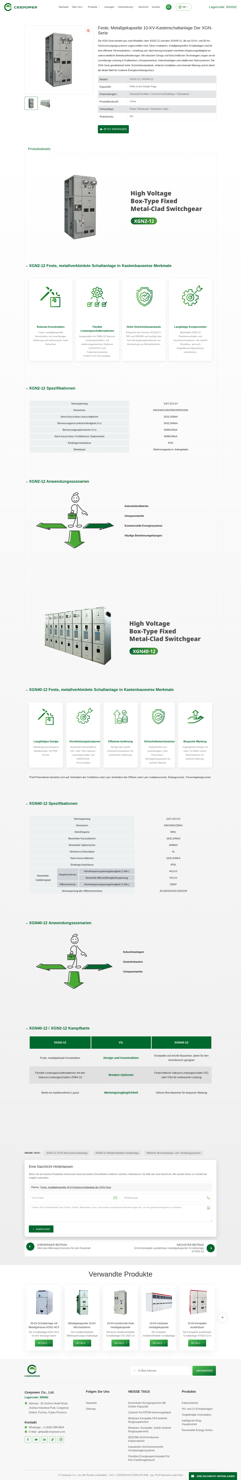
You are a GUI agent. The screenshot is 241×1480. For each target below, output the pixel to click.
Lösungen (109, 7)
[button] (222, 1317)
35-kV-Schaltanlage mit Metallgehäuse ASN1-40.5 (44, 1325)
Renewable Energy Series (197, 1430)
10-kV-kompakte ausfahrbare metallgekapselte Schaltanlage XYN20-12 (197, 1325)
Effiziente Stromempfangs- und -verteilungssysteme (174, 1153)
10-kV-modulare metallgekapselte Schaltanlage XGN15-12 (159, 1325)
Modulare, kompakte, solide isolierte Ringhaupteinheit (149, 1429)
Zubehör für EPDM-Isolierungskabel (149, 1412)
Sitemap (91, 1408)
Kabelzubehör (190, 1403)
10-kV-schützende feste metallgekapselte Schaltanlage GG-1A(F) (120, 1325)
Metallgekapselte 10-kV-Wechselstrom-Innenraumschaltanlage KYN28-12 (82, 1325)
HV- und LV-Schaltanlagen (197, 1408)
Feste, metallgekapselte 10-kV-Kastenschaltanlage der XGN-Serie (75, 1187)
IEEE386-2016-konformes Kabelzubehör (143, 1439)
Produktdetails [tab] (39, 149)
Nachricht (143, 7)
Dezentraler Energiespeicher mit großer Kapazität (147, 1405)
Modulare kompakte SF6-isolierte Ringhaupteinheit (147, 1420)
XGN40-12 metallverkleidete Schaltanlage (117, 1153)
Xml (111, 1475)
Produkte (93, 7)
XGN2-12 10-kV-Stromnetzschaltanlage (67, 1153)
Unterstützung (125, 7)
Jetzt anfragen (115, 129)
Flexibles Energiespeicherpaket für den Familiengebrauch (149, 1458)
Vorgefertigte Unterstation (196, 1414)
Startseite (64, 7)
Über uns (77, 7)
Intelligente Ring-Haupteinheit (192, 1422)
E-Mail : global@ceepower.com (47, 1431)
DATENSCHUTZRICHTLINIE (133, 1475)
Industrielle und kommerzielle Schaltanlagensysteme (145, 1448)
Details (42, 1343)
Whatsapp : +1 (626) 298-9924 (46, 1427)
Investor (156, 7)
